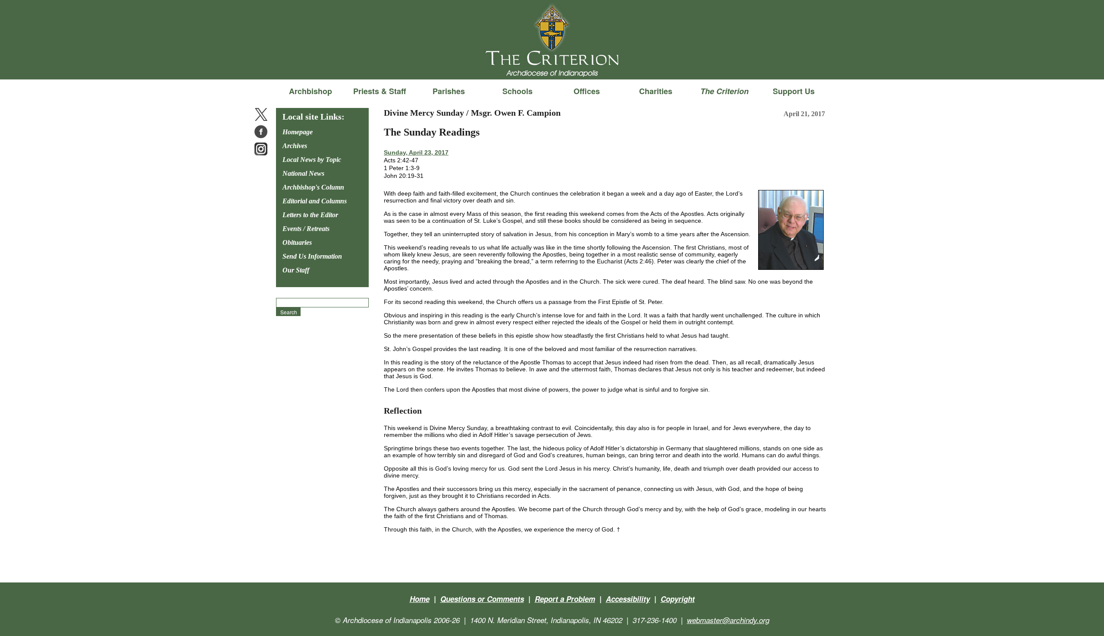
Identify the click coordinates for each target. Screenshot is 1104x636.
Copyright (678, 599)
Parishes (449, 91)
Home (420, 599)
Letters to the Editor (310, 214)
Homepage (297, 132)
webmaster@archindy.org (728, 620)
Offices (587, 91)
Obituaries (297, 242)
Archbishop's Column (313, 187)
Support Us (794, 91)
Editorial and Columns (314, 201)
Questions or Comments (482, 599)
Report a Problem (565, 599)
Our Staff (295, 270)
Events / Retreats (305, 228)
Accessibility (628, 599)
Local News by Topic (311, 159)
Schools (517, 91)
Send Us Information (312, 256)
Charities (655, 91)
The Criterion (552, 65)
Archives (294, 145)
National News (303, 173)
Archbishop (310, 91)
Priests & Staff (379, 91)
